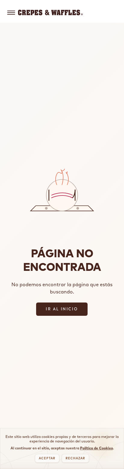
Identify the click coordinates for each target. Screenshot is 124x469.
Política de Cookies (96, 448)
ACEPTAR (47, 458)
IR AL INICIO (62, 309)
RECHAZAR (75, 458)
